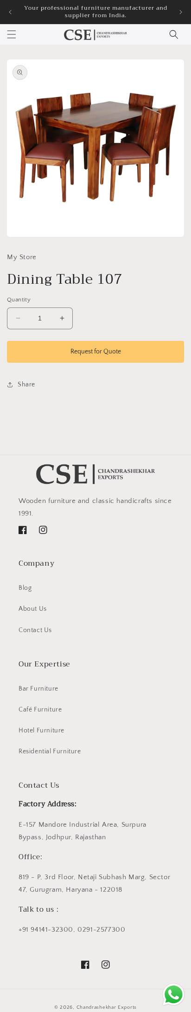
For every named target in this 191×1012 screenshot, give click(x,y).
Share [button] (26, 384)
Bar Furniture (38, 688)
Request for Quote (95, 351)
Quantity (19, 299)
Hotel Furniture (41, 730)
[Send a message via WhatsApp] (173, 994)
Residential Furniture (50, 751)
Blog (25, 588)
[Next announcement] (181, 12)
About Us (33, 609)
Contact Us (35, 630)
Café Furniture (40, 709)
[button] (11, 34)
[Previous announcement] (10, 12)
